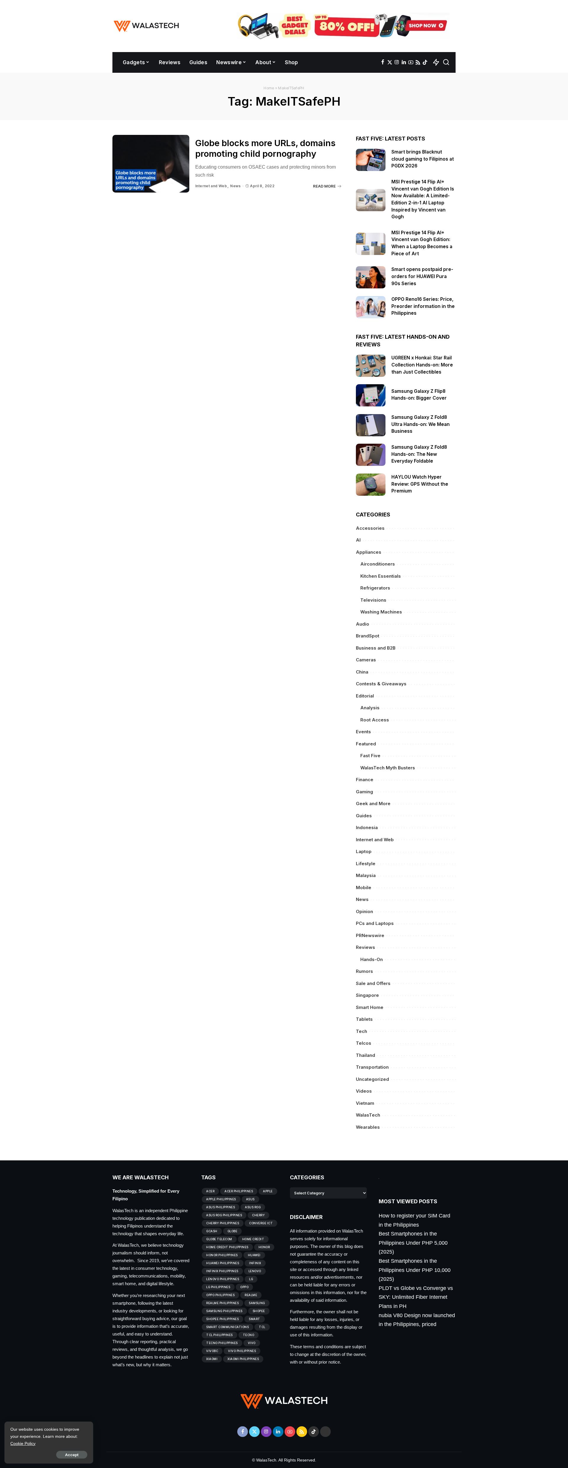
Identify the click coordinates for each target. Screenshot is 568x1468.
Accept (71, 1454)
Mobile (363, 887)
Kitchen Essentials (380, 576)
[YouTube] (410, 62)
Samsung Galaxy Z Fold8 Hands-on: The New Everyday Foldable (419, 454)
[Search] (446, 62)
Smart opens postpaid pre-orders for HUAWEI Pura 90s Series (422, 276)
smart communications (227, 1327)
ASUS (250, 1199)
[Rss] (417, 62)
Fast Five (370, 755)
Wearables (368, 1127)
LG (251, 1279)
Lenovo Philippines (222, 1279)
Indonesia (367, 827)
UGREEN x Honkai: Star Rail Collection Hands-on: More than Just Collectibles (422, 364)
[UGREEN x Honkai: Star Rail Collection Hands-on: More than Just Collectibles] (370, 366)
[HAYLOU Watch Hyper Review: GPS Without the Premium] (370, 485)
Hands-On (371, 959)
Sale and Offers (373, 983)
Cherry (258, 1215)
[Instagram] (396, 62)
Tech (361, 1031)
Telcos (363, 1043)
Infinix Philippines (222, 1271)
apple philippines (221, 1199)
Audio (362, 624)
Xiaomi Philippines (243, 1359)
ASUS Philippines (220, 1207)
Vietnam (365, 1103)
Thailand (365, 1055)
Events (363, 731)
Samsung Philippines (224, 1311)
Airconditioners (377, 564)
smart (254, 1319)
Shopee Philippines (222, 1319)
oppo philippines (220, 1295)
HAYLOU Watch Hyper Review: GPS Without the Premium (419, 484)
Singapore (367, 995)
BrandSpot (367, 636)
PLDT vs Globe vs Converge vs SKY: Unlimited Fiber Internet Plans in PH (416, 1297)
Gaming (364, 791)
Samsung (257, 1303)
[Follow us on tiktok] (424, 62)
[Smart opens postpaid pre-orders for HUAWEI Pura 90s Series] (370, 277)
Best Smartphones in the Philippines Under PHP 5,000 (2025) (413, 1243)
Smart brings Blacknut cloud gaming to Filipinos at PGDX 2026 (422, 159)
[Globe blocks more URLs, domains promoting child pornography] (150, 164)
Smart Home (369, 1007)
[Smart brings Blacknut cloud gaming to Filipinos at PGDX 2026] (370, 160)
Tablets (364, 1019)
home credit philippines (227, 1247)
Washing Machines (381, 612)
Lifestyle (365, 863)
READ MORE (324, 186)
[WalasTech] (146, 26)
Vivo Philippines (242, 1351)
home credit (253, 1239)
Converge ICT (261, 1223)
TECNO (248, 1335)
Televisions (373, 600)
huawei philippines (222, 1263)
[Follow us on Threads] (325, 1431)
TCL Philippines (219, 1335)
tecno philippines (222, 1343)
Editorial (365, 696)
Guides (364, 815)
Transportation (372, 1067)
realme (251, 1295)
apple (268, 1191)
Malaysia (366, 875)
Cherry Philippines (222, 1223)
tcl (262, 1327)
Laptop (364, 851)
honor (264, 1247)
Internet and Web (211, 186)
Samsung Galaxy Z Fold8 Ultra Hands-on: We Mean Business (420, 424)
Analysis (370, 707)
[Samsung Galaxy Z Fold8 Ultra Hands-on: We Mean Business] (370, 425)
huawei (254, 1255)
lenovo (254, 1271)
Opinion (364, 911)
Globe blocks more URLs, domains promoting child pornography (265, 148)
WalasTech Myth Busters (387, 768)
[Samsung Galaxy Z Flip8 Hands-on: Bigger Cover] (370, 395)
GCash (211, 1231)
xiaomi (211, 1359)
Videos (364, 1091)
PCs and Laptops (375, 923)
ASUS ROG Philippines (224, 1215)
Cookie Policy (23, 1443)
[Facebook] (382, 62)
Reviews (365, 947)
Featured (366, 744)
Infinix (255, 1263)
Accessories (370, 528)
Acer (210, 1191)
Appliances (368, 552)
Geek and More (373, 803)
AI (358, 540)
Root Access (374, 720)
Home (269, 87)
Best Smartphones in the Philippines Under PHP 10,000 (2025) (415, 1270)
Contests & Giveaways (381, 684)
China (362, 672)
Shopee (259, 1311)
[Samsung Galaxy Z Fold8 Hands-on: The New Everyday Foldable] (370, 455)
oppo (244, 1287)
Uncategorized (372, 1079)
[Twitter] (389, 62)
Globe (232, 1231)
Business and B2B (376, 648)
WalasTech (368, 1115)
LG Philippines (218, 1287)
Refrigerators (375, 588)
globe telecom (219, 1239)
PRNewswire (370, 935)
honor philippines (222, 1255)
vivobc (212, 1351)
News (235, 186)
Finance (364, 779)
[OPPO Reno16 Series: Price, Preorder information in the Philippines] (370, 307)
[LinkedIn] (403, 62)
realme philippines (222, 1303)
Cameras (366, 660)
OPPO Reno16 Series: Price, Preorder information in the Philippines (423, 306)
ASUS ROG (253, 1207)
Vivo (252, 1343)
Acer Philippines (239, 1191)
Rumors (364, 971)
